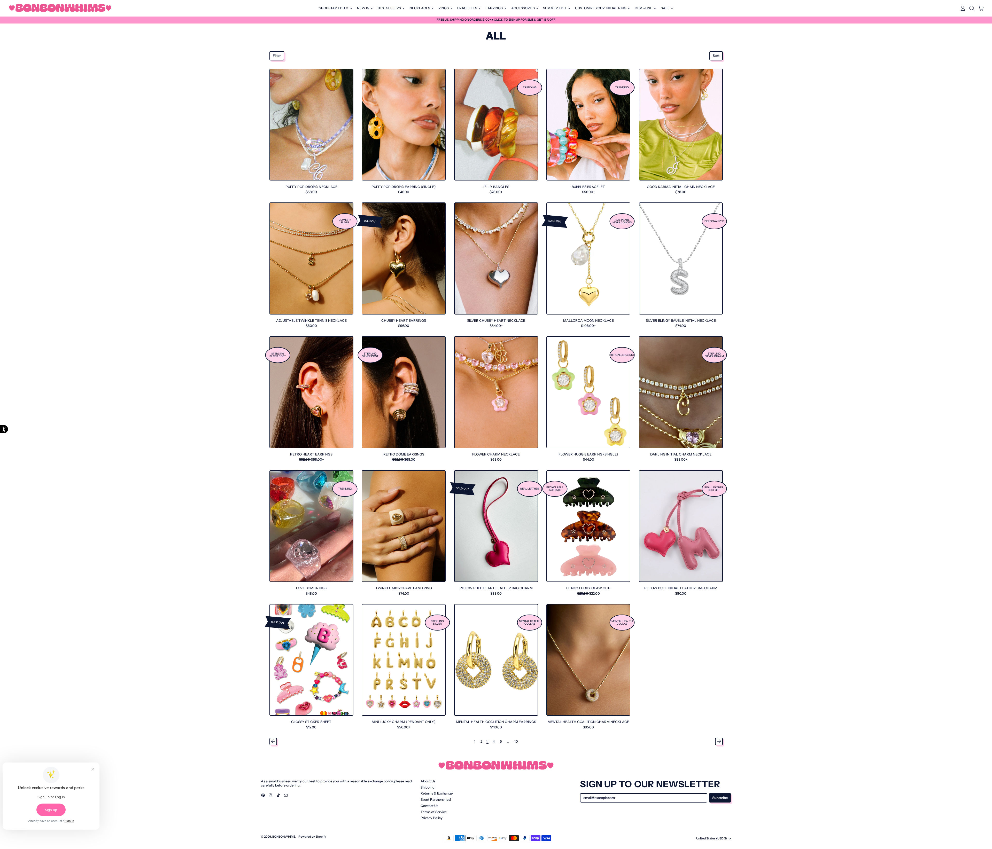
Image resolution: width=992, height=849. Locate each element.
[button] (972, 8)
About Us (428, 781)
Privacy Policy (432, 818)
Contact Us (429, 806)
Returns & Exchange (437, 793)
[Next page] (719, 741)
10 (516, 741)
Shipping (428, 787)
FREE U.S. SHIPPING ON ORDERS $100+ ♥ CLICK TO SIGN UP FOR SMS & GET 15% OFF (496, 19)
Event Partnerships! (436, 799)
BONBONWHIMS (283, 836)
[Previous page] (273, 741)
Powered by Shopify (312, 836)
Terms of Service (434, 812)
